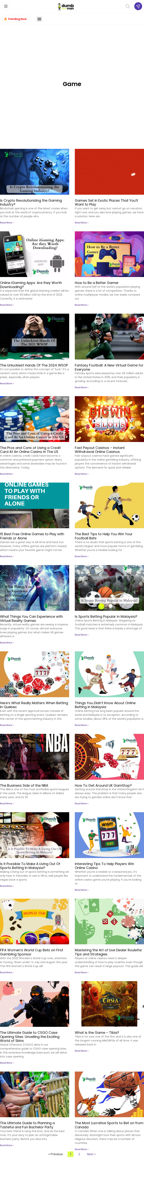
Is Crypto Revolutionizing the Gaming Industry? (31, 202)
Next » (91, 1154)
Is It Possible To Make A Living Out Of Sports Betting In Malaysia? (30, 865)
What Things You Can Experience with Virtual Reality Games (31, 618)
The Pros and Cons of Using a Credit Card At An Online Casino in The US (30, 449)
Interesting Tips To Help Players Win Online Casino (104, 865)
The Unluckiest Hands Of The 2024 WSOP (34, 365)
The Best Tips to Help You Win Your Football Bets (104, 536)
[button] (39, 19)
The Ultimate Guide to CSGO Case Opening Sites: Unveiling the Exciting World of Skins (29, 1036)
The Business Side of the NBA (24, 785)
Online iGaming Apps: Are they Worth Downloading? (31, 284)
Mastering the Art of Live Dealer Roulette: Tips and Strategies (108, 952)
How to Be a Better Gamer (97, 282)
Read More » (7, 222)
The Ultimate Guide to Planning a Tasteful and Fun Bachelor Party (27, 1125)
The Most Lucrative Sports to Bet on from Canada (109, 1125)
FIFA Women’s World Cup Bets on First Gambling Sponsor (31, 952)
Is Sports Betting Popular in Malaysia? (106, 616)
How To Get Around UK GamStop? (103, 785)
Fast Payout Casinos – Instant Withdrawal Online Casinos (100, 449)
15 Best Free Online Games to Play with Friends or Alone (32, 536)
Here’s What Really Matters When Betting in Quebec (34, 705)
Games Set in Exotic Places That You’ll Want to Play (106, 202)
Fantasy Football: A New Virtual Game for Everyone (109, 367)
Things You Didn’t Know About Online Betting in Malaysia (105, 705)
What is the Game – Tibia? (97, 1032)
